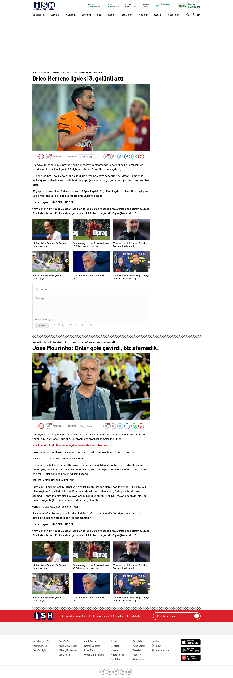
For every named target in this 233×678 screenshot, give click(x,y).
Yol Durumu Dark (41, 645)
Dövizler (115, 645)
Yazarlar (158, 14)
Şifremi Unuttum (160, 650)
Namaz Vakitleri (92, 645)
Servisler (55, 14)
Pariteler (115, 659)
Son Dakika (38, 14)
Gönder (42, 325)
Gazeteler (173, 14)
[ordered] (71, 325)
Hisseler (115, 650)
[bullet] (75, 325)
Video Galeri (138, 645)
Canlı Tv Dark (65, 641)
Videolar (143, 14)
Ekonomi (86, 14)
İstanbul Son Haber (40, 72)
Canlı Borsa (90, 641)
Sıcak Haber (138, 659)
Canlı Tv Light (39, 650)
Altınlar (115, 641)
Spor (99, 14)
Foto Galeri (126, 14)
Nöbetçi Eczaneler (68, 650)
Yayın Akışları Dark (67, 645)
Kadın (111, 14)
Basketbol (57, 72)
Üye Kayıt (156, 645)
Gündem (71, 14)
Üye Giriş (156, 641)
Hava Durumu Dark (42, 641)
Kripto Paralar (118, 654)
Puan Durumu (91, 650)
